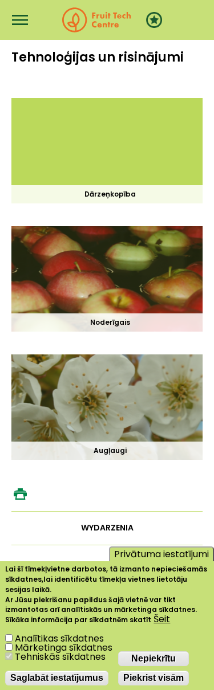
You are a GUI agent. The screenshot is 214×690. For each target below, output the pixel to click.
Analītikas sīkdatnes (59, 638)
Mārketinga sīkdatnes (63, 647)
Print (20, 494)
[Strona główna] (96, 20)
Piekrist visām (153, 678)
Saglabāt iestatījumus (56, 678)
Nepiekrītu (153, 658)
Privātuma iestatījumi (161, 554)
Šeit (162, 619)
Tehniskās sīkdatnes (60, 656)
